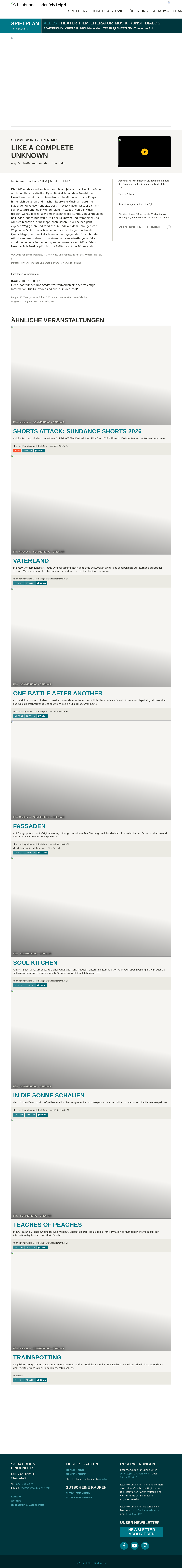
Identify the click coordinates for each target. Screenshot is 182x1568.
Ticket (40, 450)
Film (84, 23)
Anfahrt (16, 1500)
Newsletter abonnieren (141, 1531)
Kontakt (16, 1496)
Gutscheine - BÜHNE (79, 1497)
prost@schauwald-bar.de (145, 1510)
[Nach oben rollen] (175, 1561)
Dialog (153, 23)
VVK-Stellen (102, 1479)
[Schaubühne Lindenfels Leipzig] (38, 9)
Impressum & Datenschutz (27, 1504)
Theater (68, 23)
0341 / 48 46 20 (24, 1484)
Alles (50, 23)
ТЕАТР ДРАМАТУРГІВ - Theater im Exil (128, 28)
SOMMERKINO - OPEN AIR (61, 28)
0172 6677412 (134, 1514)
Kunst (136, 23)
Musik (121, 23)
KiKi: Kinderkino (90, 28)
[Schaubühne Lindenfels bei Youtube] (135, 1546)
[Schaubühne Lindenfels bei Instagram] (145, 1546)
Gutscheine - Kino (78, 1493)
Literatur (102, 23)
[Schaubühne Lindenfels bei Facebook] (124, 1546)
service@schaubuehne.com (35, 1488)
